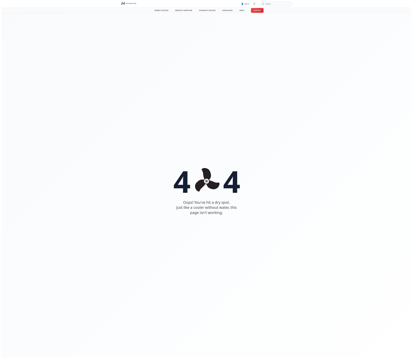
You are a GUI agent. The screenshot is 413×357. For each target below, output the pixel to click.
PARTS (242, 10)
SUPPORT (257, 10)
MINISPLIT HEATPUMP (183, 10)
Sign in (245, 3)
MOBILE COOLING (161, 10)
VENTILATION (227, 10)
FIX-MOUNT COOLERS (207, 10)
